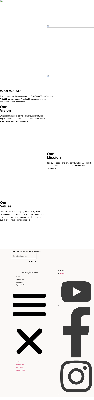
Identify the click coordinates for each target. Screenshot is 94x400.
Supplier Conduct (20, 285)
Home (62, 271)
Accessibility (19, 282)
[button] (29, 323)
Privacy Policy (20, 279)
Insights (18, 276)
